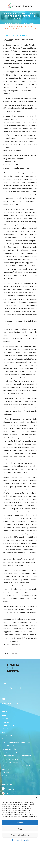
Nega (20, 829)
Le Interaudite (8, 745)
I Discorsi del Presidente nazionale (16, 742)
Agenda (6, 722)
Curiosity (5, 739)
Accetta (20, 823)
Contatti (6, 729)
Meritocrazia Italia (14, 23)
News (4, 732)
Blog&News (29, 23)
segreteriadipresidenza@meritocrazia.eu (18, 688)
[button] (37, 798)
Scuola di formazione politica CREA (16, 766)
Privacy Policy (24, 840)
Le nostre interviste (10, 759)
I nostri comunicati (10, 752)
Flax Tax (14, 653)
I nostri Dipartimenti (11, 762)
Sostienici (5, 772)
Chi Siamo (5, 719)
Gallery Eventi (8, 725)
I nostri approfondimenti (12, 735)
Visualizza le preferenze (20, 835)
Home (4, 715)
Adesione (5, 769)
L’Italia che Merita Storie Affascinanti (17, 756)
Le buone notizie (9, 749)
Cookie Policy (14, 840)
